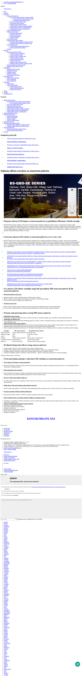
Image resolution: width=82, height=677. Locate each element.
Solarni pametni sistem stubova (18, 47)
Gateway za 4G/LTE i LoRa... (15, 148)
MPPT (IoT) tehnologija (13, 78)
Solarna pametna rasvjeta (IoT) (11, 459)
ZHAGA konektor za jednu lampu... (17, 141)
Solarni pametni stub (12, 44)
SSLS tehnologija (11, 79)
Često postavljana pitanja (13, 75)
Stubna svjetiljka (14, 37)
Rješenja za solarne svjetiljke (14, 52)
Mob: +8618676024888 (10, 449)
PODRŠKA (7, 67)
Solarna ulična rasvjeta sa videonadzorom (20, 27)
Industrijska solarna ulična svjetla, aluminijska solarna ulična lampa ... (24, 285)
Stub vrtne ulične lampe (16, 33)
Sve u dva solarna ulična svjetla (18, 21)
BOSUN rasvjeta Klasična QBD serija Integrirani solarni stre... (23, 281)
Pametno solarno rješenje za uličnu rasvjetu (21, 43)
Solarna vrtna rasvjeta (12, 31)
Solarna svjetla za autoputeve (17, 53)
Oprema (9, 49)
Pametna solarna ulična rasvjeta (15, 40)
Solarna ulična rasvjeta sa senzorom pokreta (21, 26)
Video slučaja (10, 83)
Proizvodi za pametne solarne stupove (19, 46)
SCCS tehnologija (11, 80)
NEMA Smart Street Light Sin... (16, 154)
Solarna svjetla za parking (16, 57)
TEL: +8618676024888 (10, 3)
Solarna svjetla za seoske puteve (18, 62)
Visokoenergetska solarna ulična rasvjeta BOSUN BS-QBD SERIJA (24, 275)
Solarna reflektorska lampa (13, 30)
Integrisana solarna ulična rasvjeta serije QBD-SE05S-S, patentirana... (24, 263)
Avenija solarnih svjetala (16, 55)
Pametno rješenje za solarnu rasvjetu (16, 65)
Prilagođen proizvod (12, 70)
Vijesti (5, 91)
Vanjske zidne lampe (15, 36)
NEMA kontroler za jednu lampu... (16, 160)
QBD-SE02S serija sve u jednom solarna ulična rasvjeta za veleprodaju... (25, 267)
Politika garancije (11, 72)
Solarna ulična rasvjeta (12, 16)
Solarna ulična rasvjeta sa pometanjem (19, 29)
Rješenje (6, 50)
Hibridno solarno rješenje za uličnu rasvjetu (21, 63)
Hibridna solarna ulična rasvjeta (18, 24)
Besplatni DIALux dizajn (13, 69)
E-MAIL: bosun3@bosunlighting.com (13, 2)
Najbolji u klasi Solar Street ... (15, 167)
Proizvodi (6, 14)
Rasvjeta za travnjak (15, 34)
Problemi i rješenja (11, 73)
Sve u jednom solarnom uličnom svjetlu (23, 18)
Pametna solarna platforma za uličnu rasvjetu (21, 42)
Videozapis (6, 82)
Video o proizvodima (12, 85)
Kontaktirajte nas (8, 93)
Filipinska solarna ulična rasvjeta (21, 20)
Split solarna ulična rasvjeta (17, 23)
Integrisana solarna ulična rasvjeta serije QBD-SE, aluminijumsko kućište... (26, 253)
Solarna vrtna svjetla (15, 60)
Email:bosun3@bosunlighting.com (12, 448)
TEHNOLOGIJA (8, 76)
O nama (6, 13)
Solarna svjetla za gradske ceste (18, 56)
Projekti (6, 92)
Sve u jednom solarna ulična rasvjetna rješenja (21, 17)
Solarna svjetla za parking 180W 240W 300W (18, 271)
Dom (5, 11)
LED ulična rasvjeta (12, 39)
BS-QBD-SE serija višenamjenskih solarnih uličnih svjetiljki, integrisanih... (26, 259)
